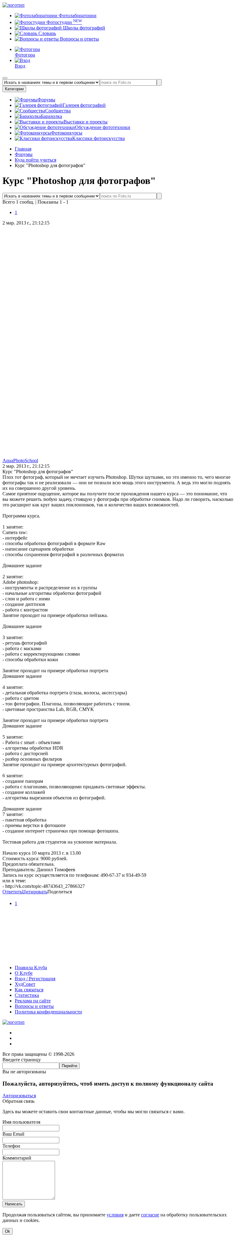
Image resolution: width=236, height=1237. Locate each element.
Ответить (12, 891)
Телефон (11, 1146)
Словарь (46, 33)
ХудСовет (25, 984)
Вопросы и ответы (79, 38)
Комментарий (16, 1158)
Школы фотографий (83, 27)
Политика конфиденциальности (48, 1011)
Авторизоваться (19, 1095)
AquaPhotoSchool (20, 460)
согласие (150, 1214)
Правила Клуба (31, 967)
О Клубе (24, 973)
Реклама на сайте (33, 1000)
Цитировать (34, 891)
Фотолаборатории (76, 15)
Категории (14, 89)
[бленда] (118, 957)
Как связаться (29, 989)
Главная (23, 148)
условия (115, 1214)
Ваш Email (13, 1134)
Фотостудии (63, 22)
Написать (13, 1204)
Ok (7, 1231)
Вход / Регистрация (35, 978)
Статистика (27, 995)
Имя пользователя (21, 1122)
